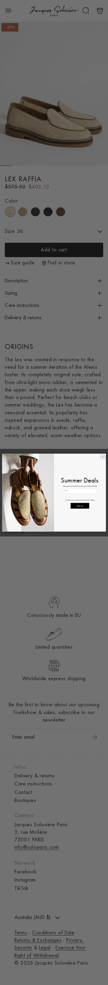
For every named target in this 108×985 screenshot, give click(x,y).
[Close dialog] (102, 457)
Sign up (80, 505)
